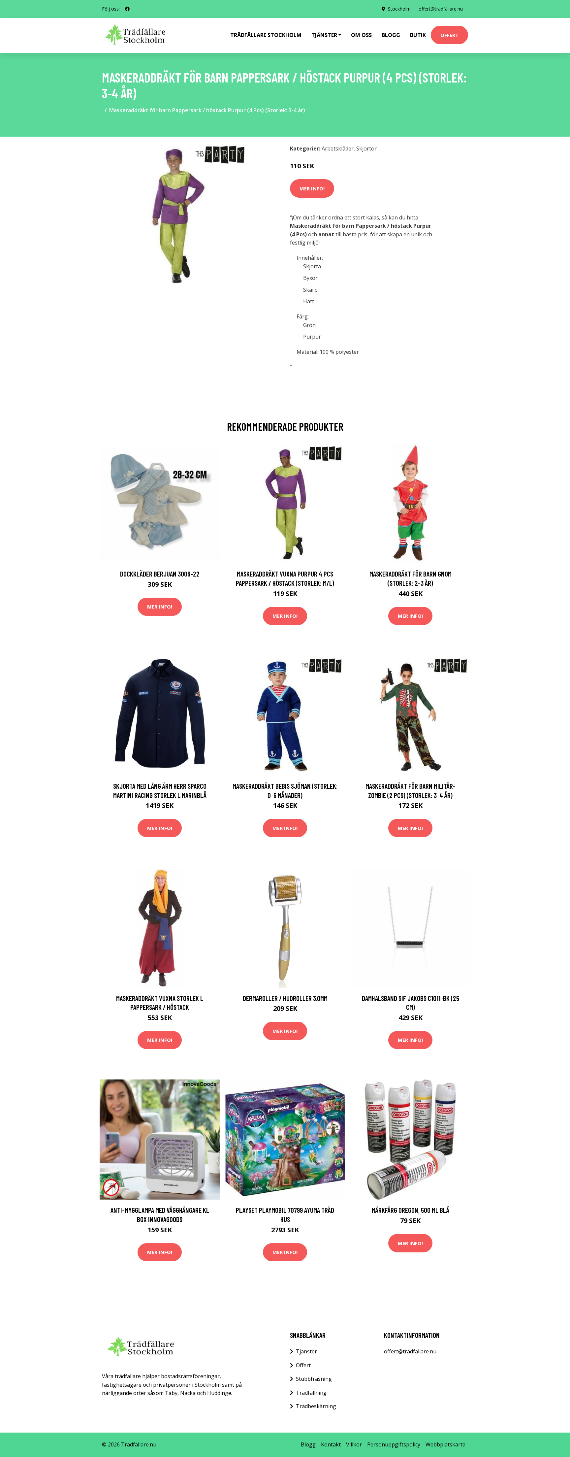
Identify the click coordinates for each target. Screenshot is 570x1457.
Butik (418, 35)
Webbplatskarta (445, 1444)
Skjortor (366, 148)
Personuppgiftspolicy (393, 1444)
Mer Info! (312, 188)
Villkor (354, 1444)
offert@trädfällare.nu (441, 9)
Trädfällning (311, 1392)
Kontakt (331, 1444)
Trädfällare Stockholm (265, 35)
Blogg (391, 35)
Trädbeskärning (316, 1406)
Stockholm (399, 9)
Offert (449, 35)
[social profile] (127, 9)
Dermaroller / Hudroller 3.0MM (285, 998)
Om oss (361, 35)
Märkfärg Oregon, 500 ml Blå (410, 1210)
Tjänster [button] (324, 35)
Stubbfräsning (314, 1378)
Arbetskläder (338, 148)
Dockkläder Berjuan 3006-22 (160, 574)
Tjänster (306, 1351)
